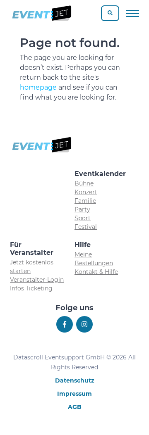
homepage (38, 87)
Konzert (85, 192)
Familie (85, 200)
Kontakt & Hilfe (96, 272)
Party (82, 209)
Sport (82, 218)
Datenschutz (74, 380)
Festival (85, 227)
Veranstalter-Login (37, 279)
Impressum (74, 393)
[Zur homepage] (41, 13)
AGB (75, 407)
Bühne (84, 183)
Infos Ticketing (31, 288)
